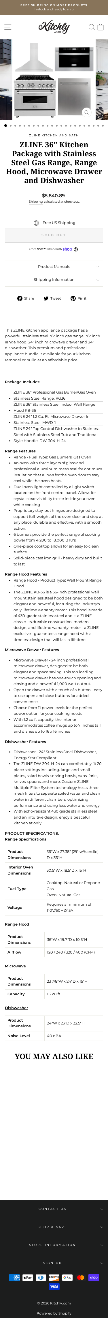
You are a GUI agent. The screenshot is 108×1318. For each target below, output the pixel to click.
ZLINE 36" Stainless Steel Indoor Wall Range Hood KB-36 (54, 407)
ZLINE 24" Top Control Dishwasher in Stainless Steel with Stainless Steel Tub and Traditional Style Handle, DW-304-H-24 (56, 434)
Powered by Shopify (54, 1313)
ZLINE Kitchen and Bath (54, 135)
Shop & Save (52, 1227)
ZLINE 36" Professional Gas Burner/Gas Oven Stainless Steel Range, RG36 (55, 395)
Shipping (36, 202)
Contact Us (53, 1209)
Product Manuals (54, 266)
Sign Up (52, 1263)
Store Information (52, 1245)
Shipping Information (54, 279)
